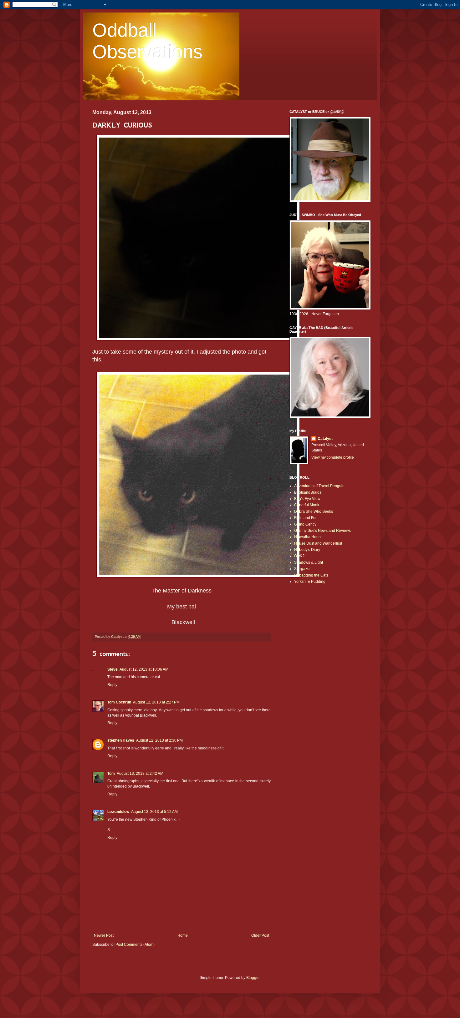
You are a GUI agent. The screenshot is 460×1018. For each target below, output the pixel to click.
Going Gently (305, 524)
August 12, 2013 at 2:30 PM (159, 740)
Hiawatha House (308, 537)
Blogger (252, 977)
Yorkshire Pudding (309, 581)
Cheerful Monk (306, 505)
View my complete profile (332, 457)
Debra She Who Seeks (313, 511)
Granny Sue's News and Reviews (322, 530)
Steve (112, 669)
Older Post (260, 935)
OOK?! (299, 556)
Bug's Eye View (307, 498)
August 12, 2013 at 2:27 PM (156, 702)
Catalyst (325, 438)
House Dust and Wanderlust (318, 543)
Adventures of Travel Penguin (319, 486)
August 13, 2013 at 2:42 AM (140, 773)
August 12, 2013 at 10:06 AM (144, 669)
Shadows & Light (308, 562)
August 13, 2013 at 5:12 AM (154, 811)
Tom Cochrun (119, 702)
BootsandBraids (307, 492)
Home (182, 935)
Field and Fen (306, 518)
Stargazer (302, 569)
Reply (112, 685)
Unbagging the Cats (311, 575)
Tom (111, 773)
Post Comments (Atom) (135, 944)
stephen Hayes (120, 740)
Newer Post (104, 935)
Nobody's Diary (307, 549)
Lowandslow (118, 811)
